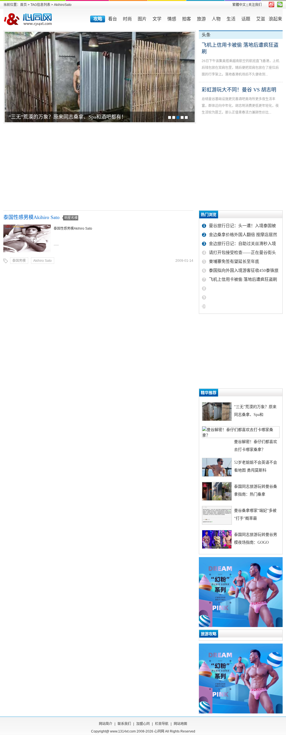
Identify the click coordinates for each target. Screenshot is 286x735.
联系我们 (124, 724)
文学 (156, 19)
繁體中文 (239, 5)
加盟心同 (143, 724)
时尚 (127, 19)
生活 (231, 19)
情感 (171, 19)
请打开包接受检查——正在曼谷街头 (242, 252)
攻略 (97, 19)
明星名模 (71, 218)
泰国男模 (19, 261)
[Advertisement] (143, 167)
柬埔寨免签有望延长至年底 (234, 261)
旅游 (201, 19)
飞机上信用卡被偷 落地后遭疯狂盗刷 (243, 279)
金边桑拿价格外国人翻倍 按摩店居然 (243, 234)
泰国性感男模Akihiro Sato (31, 217)
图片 (142, 19)
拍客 (186, 19)
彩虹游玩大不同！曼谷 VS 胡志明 (239, 90)
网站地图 (180, 724)
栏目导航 (161, 724)
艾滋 (260, 19)
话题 (245, 19)
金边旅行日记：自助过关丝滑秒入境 (242, 243)
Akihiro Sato (42, 261)
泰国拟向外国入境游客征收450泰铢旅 (243, 270)
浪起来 (275, 19)
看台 (112, 19)
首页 (23, 5)
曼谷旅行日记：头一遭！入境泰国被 (242, 225)
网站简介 (105, 724)
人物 (216, 19)
